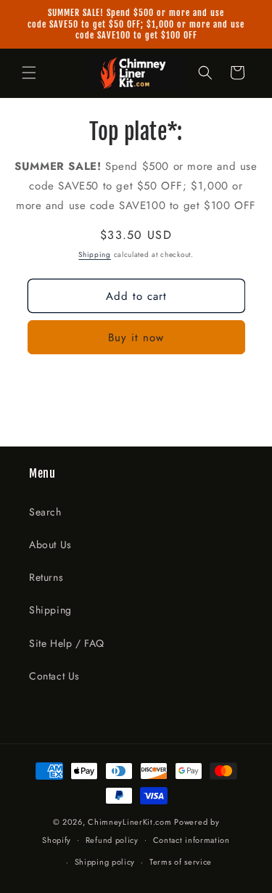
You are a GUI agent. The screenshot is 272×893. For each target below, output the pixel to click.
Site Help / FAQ (66, 643)
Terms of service (180, 862)
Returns (46, 577)
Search (45, 512)
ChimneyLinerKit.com (129, 822)
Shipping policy (105, 862)
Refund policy (112, 840)
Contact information (191, 840)
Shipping (94, 254)
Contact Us (54, 676)
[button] (29, 73)
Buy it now (136, 338)
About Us (50, 544)
